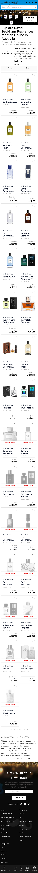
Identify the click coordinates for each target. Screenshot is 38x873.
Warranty (21, 825)
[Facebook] (18, 804)
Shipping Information (7, 817)
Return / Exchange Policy (8, 821)
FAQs (16, 65)
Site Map (3, 858)
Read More (18, 61)
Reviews (3, 855)
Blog (20, 817)
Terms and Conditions (25, 821)
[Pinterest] (25, 804)
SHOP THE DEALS (30, 19)
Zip (2, 847)
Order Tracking (5, 825)
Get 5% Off (19, 798)
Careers (21, 840)
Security (21, 833)
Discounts (4, 851)
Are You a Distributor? (25, 836)
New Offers (4, 862)
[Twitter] (28, 804)
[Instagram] (21, 804)
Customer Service (6, 813)
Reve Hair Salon (6, 836)
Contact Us (4, 833)
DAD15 (12, 10)
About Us (21, 813)
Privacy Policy (23, 829)
